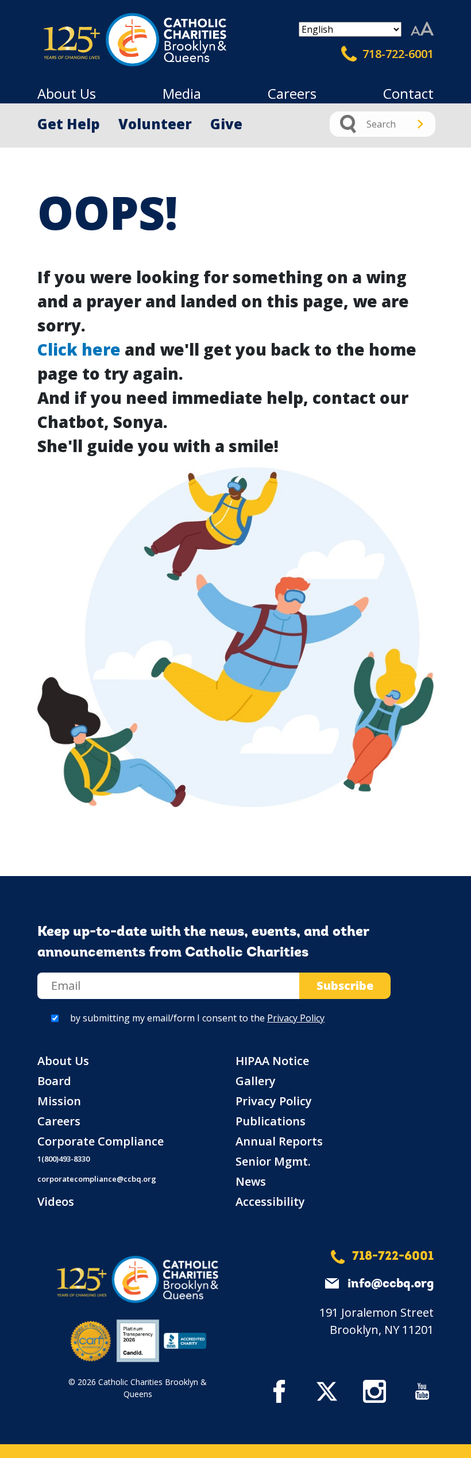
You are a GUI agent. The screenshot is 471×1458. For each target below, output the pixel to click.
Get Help (68, 123)
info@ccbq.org (391, 1284)
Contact (408, 93)
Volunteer (155, 123)
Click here (79, 349)
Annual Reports (279, 1141)
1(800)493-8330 (63, 1159)
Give (226, 123)
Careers (292, 93)
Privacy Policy (296, 1018)
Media (182, 93)
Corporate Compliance (100, 1141)
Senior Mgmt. (273, 1161)
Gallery (255, 1081)
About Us (66, 93)
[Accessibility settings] (422, 29)
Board (54, 1081)
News (250, 1181)
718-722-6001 (397, 53)
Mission (59, 1101)
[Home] (86, 40)
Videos (55, 1201)
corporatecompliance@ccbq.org (96, 1179)
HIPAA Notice (272, 1061)
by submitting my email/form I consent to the (197, 1018)
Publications (270, 1121)
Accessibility (270, 1201)
